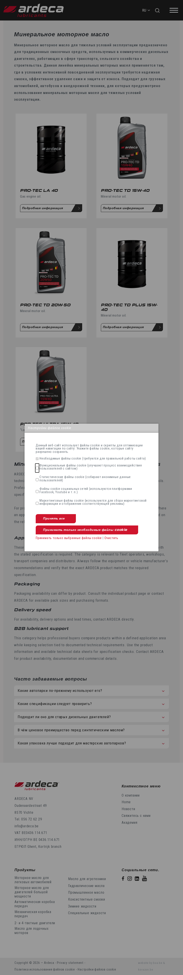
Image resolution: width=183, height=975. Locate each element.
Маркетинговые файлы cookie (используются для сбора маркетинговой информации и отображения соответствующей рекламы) (93, 502)
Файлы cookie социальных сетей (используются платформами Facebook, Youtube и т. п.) (86, 490)
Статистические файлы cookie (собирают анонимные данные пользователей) (85, 479)
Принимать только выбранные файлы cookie (69, 538)
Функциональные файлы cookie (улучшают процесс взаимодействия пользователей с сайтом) (91, 467)
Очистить (111, 538)
